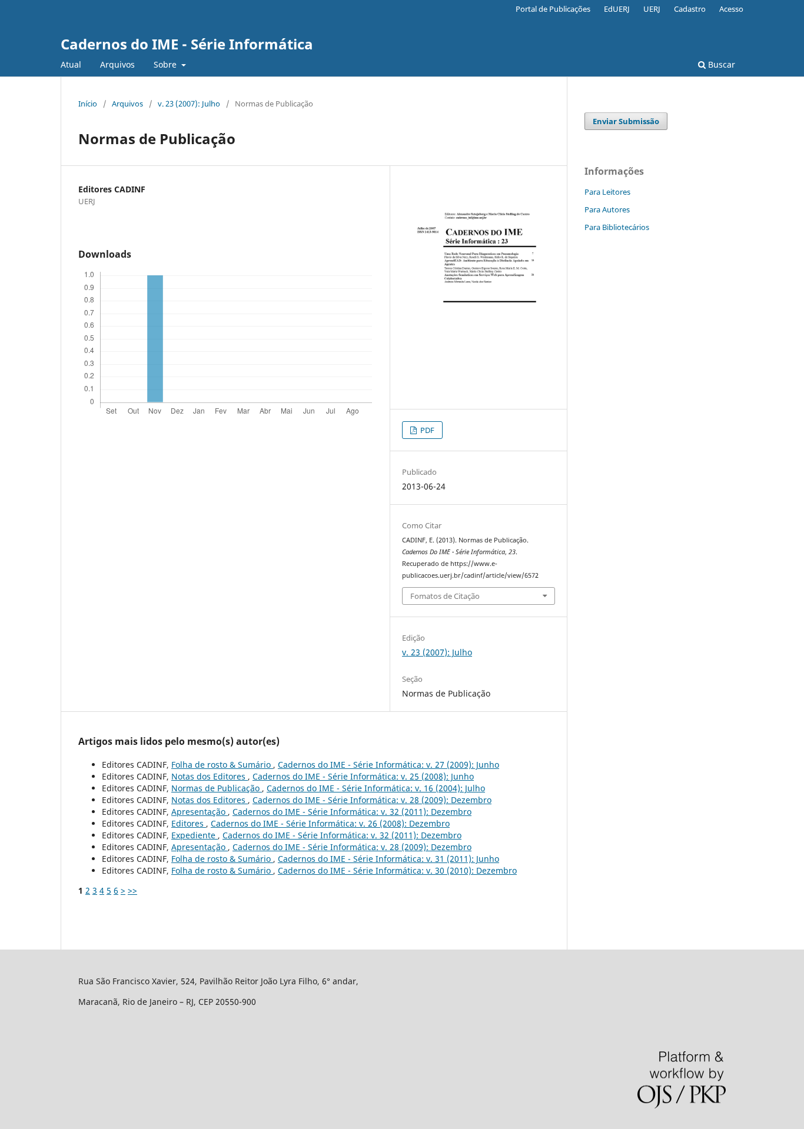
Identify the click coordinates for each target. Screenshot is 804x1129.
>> (132, 890)
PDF (426, 430)
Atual (71, 64)
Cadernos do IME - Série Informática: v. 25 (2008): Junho (363, 776)
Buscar (720, 64)
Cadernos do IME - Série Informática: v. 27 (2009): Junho (388, 764)
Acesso (731, 9)
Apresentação (199, 811)
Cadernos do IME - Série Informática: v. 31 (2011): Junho (388, 858)
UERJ (651, 9)
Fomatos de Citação (445, 596)
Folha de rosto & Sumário (222, 764)
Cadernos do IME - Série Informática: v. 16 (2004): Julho (376, 788)
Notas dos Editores (209, 776)
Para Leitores (607, 191)
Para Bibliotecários (616, 227)
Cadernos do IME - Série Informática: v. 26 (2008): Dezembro (330, 823)
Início (87, 103)
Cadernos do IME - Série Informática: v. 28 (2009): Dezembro (372, 799)
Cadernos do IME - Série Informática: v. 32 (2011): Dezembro (351, 811)
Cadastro (690, 9)
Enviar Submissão (626, 121)
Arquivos (117, 64)
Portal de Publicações (553, 9)
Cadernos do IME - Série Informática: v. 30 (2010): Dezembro (397, 870)
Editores (188, 823)
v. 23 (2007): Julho (189, 103)
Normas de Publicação (216, 788)
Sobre (166, 64)
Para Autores (607, 209)
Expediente (194, 835)
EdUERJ (617, 9)
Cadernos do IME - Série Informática (187, 44)
